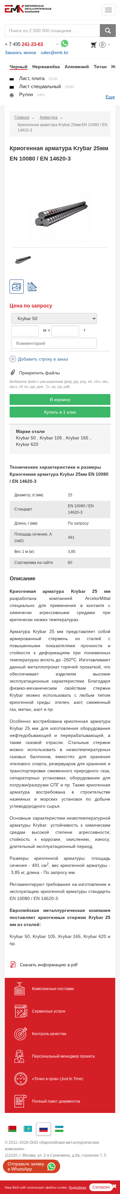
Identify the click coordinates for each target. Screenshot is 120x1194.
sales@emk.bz (54, 52)
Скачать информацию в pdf (48, 964)
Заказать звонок (20, 52)
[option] (16, 66)
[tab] (17, 287)
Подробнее (77, 1187)
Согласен (101, 1187)
